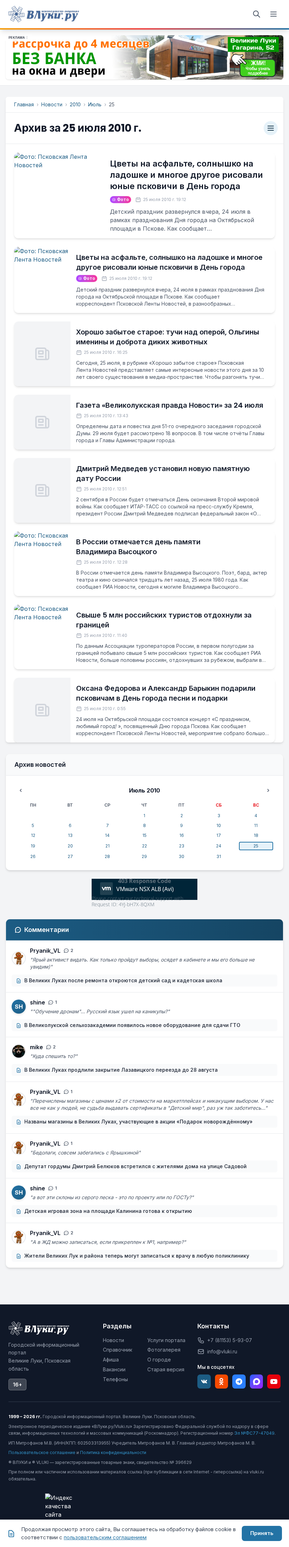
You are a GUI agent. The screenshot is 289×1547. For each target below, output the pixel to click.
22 (144, 845)
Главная (24, 104)
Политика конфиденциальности (113, 1452)
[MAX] (256, 1381)
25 (255, 845)
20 (70, 845)
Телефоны (115, 1379)
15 (144, 835)
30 (181, 856)
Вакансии (114, 1369)
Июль (95, 104)
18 (256, 835)
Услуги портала (166, 1340)
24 (218, 845)
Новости (51, 104)
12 (33, 835)
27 (70, 856)
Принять (261, 1533)
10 (218, 825)
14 (107, 835)
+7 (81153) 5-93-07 (229, 1340)
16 (181, 835)
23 (181, 845)
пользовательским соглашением (105, 1537)
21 (107, 845)
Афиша (111, 1360)
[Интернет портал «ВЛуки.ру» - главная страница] (43, 14)
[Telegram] (239, 1381)
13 (70, 835)
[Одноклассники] (221, 1381)
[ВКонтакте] (204, 1381)
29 (144, 856)
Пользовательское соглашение (41, 1452)
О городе (159, 1360)
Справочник (117, 1350)
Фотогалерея (163, 1350)
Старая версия (165, 1369)
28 (107, 856)
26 (33, 856)
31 (218, 856)
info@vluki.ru (222, 1351)
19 (33, 845)
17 (218, 835)
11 (256, 825)
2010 (75, 104)
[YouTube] (274, 1381)
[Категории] (271, 128)
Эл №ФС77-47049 (254, 1433)
